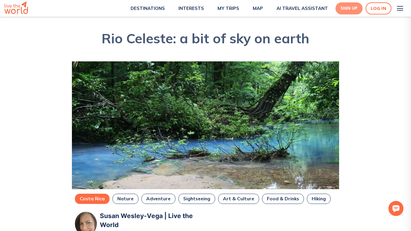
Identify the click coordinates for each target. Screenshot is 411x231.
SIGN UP (349, 8)
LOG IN (378, 8)
